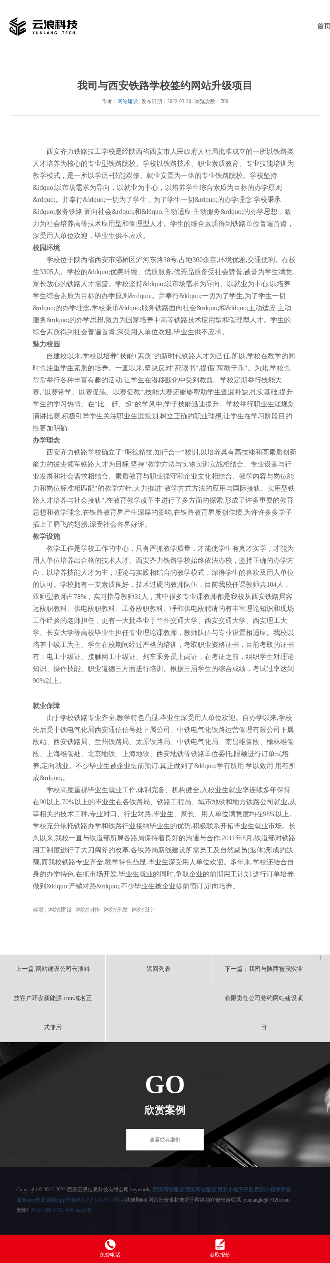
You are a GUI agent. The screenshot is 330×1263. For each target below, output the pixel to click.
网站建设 (127, 101)
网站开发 (116, 909)
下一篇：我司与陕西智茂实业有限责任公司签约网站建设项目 (264, 998)
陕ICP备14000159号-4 (100, 1200)
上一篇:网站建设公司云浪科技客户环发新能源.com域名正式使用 (53, 998)
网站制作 (88, 909)
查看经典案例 (165, 1140)
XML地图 (63, 1210)
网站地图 (41, 1210)
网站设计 (144, 909)
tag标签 (84, 1210)
